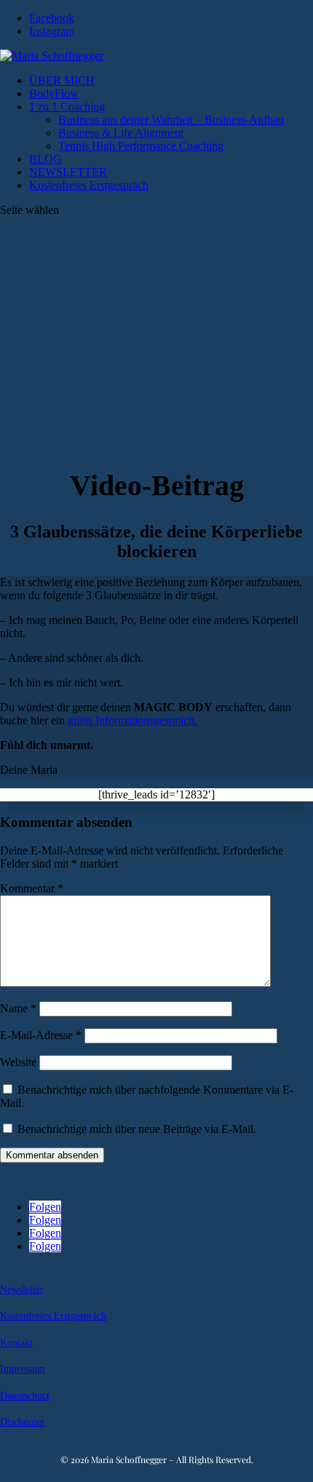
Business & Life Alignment (120, 133)
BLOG (45, 159)
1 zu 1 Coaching (67, 106)
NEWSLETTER (68, 172)
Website (18, 1062)
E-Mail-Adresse (41, 1035)
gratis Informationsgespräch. (132, 720)
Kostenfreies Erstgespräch (88, 185)
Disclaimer (22, 1422)
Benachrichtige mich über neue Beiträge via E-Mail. (136, 1129)
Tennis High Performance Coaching (140, 146)
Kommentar (31, 888)
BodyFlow (54, 93)
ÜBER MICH (62, 80)
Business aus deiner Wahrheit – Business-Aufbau (171, 119)
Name (18, 1008)
